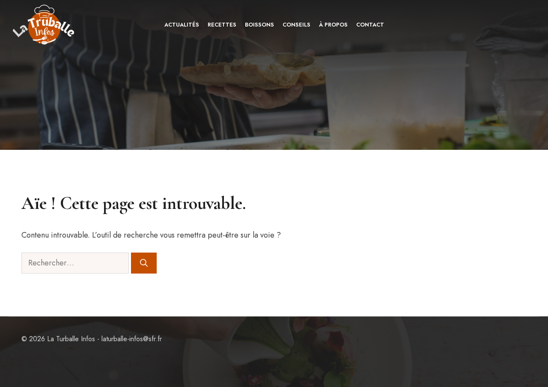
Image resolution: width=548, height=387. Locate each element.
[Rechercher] (144, 263)
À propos (333, 25)
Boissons (259, 25)
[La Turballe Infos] (44, 24)
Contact (370, 25)
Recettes (222, 25)
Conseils (296, 25)
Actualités (181, 25)
